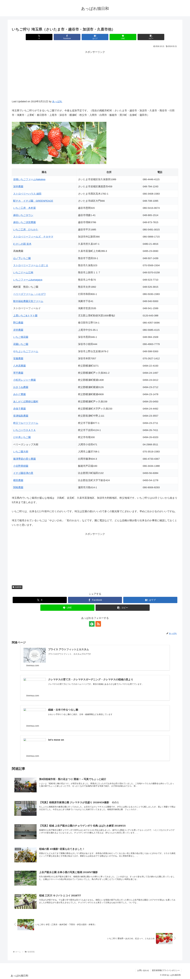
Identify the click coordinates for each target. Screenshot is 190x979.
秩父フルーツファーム (25, 423)
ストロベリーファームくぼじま (30, 265)
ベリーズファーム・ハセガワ (29, 294)
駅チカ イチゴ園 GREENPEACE (33, 200)
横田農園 (18, 480)
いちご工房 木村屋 (24, 208)
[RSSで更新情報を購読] (98, 624)
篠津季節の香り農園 (24, 458)
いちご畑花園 (20, 337)
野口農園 (18, 322)
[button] (151, 37)
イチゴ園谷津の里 (23, 473)
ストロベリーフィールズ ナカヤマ (33, 236)
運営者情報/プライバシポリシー (166, 970)
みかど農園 (19, 394)
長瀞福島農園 (20, 415)
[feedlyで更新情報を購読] (92, 624)
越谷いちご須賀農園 (24, 222)
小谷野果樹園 (20, 466)
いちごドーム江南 (23, 272)
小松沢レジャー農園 (24, 380)
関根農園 (18, 487)
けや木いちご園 (22, 437)
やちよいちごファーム (25, 351)
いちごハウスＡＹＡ (24, 430)
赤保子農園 (19, 408)
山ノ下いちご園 (22, 258)
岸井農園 (18, 330)
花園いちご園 (20, 344)
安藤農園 (18, 358)
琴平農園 (18, 372)
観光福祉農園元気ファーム (28, 301)
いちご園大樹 (20, 451)
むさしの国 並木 (22, 244)
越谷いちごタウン (23, 215)
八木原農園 (19, 365)
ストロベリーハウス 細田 (27, 193)
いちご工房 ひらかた (25, 229)
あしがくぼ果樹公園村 (25, 401)
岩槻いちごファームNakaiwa (29, 179)
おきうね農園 (20, 387)
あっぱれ (57, 101)
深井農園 (18, 186)
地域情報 (18, 587)
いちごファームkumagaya (27, 279)
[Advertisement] (95, 78)
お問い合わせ (143, 970)
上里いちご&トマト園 (25, 315)
